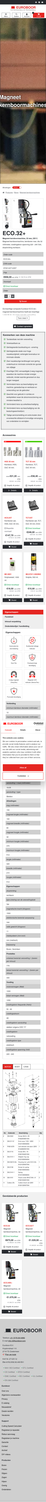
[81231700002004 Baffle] (6, 1110)
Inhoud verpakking (13, 621)
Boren (4, 1465)
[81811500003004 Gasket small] (38, 1089)
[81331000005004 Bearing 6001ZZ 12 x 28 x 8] (38, 1079)
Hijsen (4, 1481)
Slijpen (4, 1473)
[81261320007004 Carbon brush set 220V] (5, 1093)
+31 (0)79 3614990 (17, 1337)
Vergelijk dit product (13, 485)
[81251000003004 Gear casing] (39, 1105)
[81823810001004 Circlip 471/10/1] (38, 1087)
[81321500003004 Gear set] (39, 1096)
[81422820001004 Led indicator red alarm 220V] (20, 1082)
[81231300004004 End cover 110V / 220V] (5, 1079)
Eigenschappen (11, 612)
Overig (4, 1485)
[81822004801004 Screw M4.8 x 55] (5, 1073)
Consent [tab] (8, 730)
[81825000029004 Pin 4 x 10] (35, 1102)
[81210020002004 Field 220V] (6, 1101)
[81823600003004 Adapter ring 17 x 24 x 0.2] (26, 1100)
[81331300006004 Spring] (7, 1087)
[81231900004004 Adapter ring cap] (10, 1087)
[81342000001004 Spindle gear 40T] (26, 1097)
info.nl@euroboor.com (17, 1341)
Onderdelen (6, 1489)
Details (13, 490)
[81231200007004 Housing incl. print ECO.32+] (10, 1091)
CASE (26, 1066)
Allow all (23, 768)
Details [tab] (23, 730)
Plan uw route (10, 1354)
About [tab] (37, 730)
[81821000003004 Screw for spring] (7, 1085)
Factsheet (9, 616)
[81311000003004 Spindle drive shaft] (39, 1120)
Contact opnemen (24, 326)
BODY (17, 1066)
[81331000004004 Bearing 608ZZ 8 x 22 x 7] (38, 1093)
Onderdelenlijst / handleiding (17, 626)
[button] (7, 226)
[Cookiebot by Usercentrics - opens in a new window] (33, 723)
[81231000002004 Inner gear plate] (38, 1082)
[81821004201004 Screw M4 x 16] (10, 1085)
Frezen (4, 1469)
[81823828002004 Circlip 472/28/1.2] (38, 1076)
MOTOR (8, 1066)
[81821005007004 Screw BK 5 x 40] (39, 1109)
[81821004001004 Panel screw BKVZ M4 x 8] (6, 1087)
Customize (22, 776)
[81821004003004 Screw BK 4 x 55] (6, 1104)
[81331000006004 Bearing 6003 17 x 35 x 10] (26, 1102)
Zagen (4, 1477)
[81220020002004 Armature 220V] (8, 1118)
